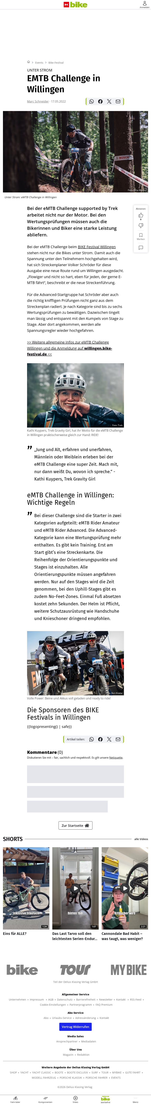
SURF (95, 1072)
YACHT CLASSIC (41, 1072)
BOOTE (59, 1072)
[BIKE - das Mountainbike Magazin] (78, 5)
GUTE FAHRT (133, 1072)
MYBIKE (117, 1072)
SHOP (13, 1072)
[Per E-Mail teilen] (118, 101)
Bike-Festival (56, 62)
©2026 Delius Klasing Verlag (74, 1087)
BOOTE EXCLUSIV (77, 1072)
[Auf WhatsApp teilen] (91, 101)
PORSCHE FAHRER (97, 1077)
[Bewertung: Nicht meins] (140, 225)
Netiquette (115, 757)
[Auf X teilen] (109, 101)
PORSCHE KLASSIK (71, 1077)
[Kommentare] (140, 247)
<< (49, 354)
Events (39, 62)
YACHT (24, 1072)
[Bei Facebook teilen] (100, 101)
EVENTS (116, 1077)
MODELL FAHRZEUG (44, 1077)
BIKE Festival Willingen (97, 246)
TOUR (104, 1072)
